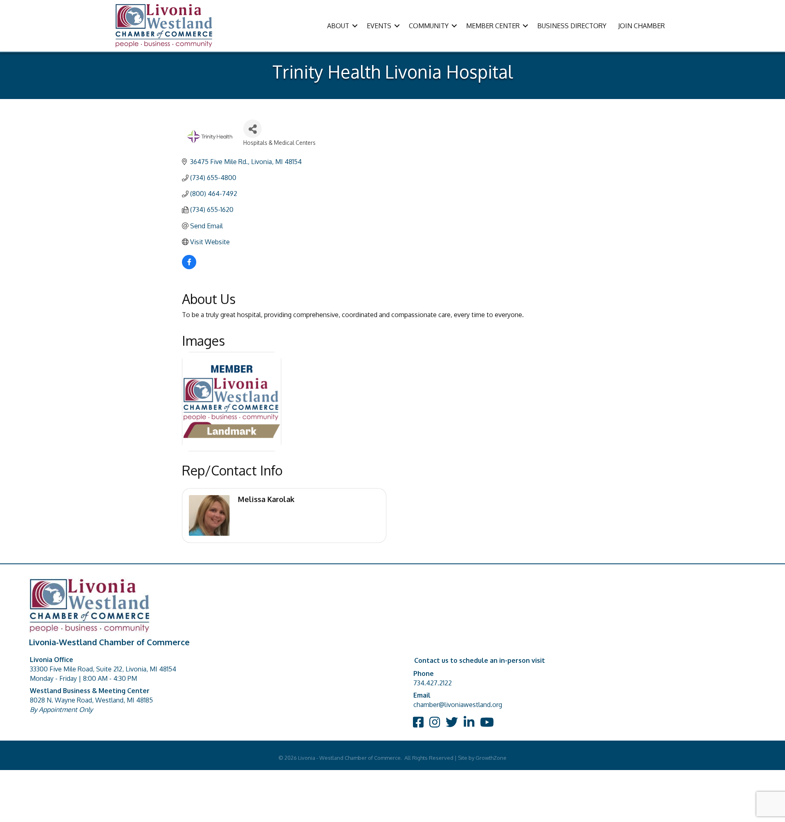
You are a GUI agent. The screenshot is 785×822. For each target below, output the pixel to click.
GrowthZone (491, 757)
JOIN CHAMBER (641, 26)
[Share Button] (252, 128)
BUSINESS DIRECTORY (571, 26)
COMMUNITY (429, 26)
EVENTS (379, 26)
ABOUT (338, 26)
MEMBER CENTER (493, 26)
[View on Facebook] (189, 267)
